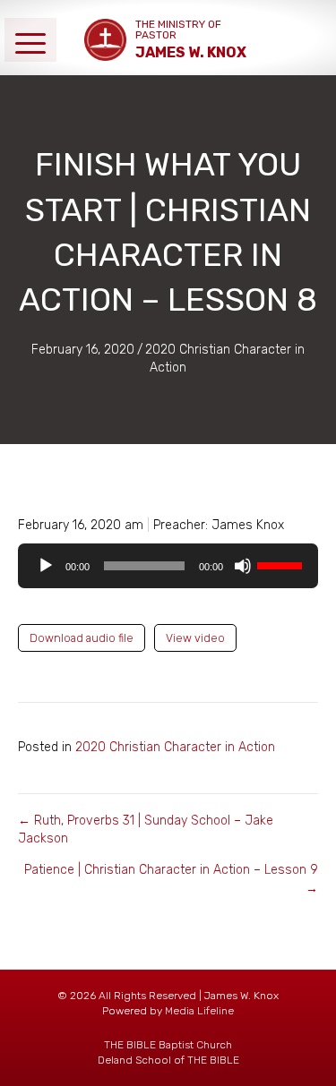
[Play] (46, 566)
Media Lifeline (199, 1011)
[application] (168, 565)
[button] (30, 40)
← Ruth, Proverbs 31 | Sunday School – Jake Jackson (145, 829)
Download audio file (82, 638)
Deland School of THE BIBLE (168, 1060)
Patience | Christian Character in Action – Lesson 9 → (171, 878)
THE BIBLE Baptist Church (168, 1045)
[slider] (282, 564)
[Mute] (243, 566)
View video (195, 638)
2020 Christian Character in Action (175, 747)
